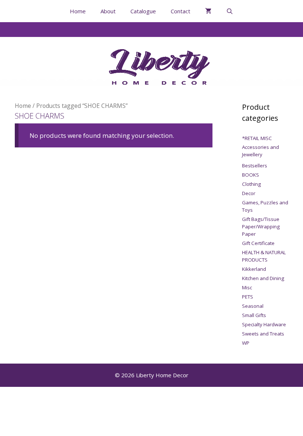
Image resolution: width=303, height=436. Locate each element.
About (108, 11)
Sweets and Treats (263, 333)
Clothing (251, 184)
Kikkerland (254, 269)
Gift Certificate (258, 243)
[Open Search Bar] (230, 11)
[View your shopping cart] (208, 11)
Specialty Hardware (264, 324)
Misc (247, 287)
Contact (180, 11)
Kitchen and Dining (263, 278)
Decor (248, 193)
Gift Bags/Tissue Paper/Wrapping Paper (261, 226)
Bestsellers (254, 165)
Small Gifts (254, 315)
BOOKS (250, 174)
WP (245, 343)
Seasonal (252, 306)
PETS (247, 296)
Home (78, 11)
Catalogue (143, 11)
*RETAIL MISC (257, 138)
